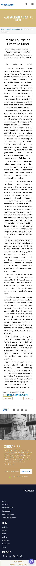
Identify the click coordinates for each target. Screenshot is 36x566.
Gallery (5, 537)
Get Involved (7, 511)
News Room (6, 544)
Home (3, 29)
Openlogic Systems (24, 498)
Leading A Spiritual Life (16, 29)
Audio (4, 530)
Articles (5, 527)
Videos (5, 547)
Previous (7, 398)
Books (7, 29)
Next (28, 398)
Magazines (6, 540)
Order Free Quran (8, 514)
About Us (5, 504)
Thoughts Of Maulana (9, 518)
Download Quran (8, 508)
